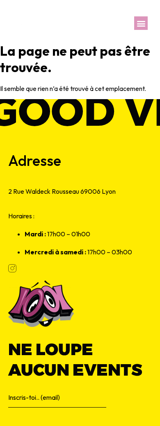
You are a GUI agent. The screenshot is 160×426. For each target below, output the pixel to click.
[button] (141, 23)
